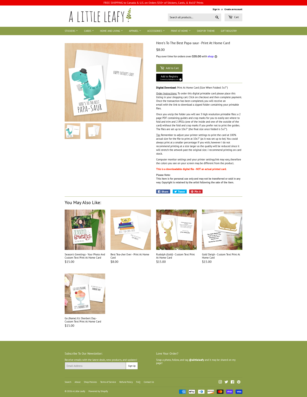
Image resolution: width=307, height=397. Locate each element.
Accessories (155, 30)
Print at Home (180, 30)
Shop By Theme (206, 30)
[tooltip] (180, 79)
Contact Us (149, 382)
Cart (236, 17)
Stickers (70, 30)
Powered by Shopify (98, 391)
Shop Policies (90, 382)
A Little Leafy (78, 391)
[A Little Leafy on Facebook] (232, 382)
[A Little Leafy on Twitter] (226, 382)
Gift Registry (229, 30)
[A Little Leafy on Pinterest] (239, 382)
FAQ (138, 382)
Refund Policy (126, 382)
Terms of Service (108, 382)
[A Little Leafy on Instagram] (220, 382)
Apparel (134, 30)
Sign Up (132, 365)
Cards (88, 30)
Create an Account (233, 9)
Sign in (216, 9)
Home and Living (110, 30)
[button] (169, 77)
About (77, 382)
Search (68, 382)
